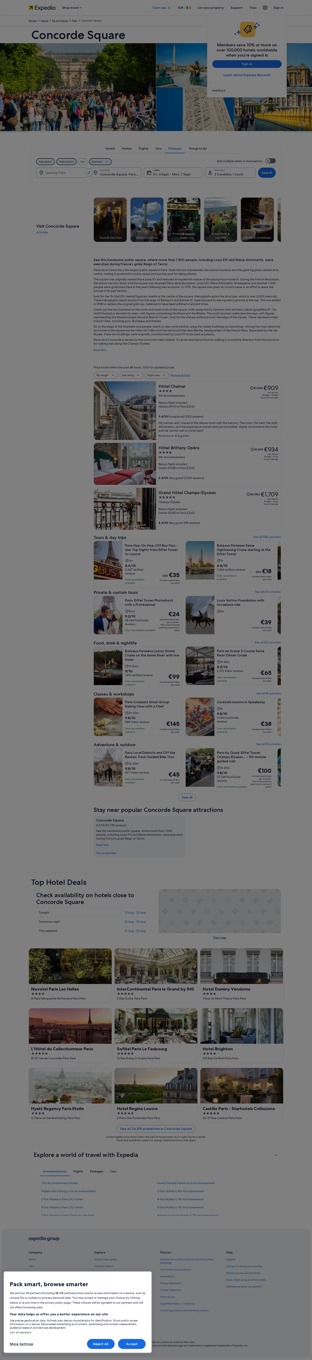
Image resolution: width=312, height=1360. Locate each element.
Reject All (101, 1344)
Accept (132, 1344)
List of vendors (20, 1332)
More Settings (21, 1344)
